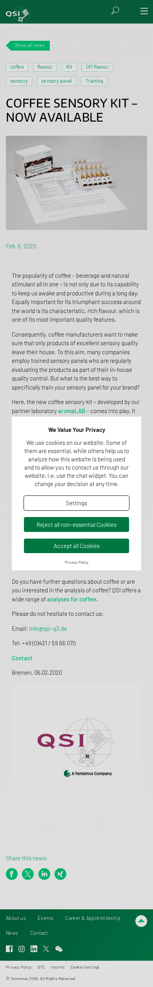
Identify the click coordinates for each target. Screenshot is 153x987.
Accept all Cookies (77, 545)
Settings (76, 502)
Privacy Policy (77, 562)
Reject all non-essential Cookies (76, 524)
